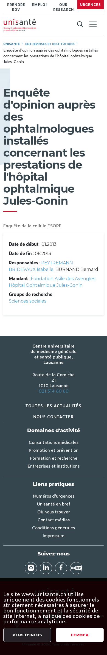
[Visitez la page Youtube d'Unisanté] (76, 568)
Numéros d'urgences (53, 495)
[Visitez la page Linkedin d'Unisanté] (46, 568)
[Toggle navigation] (93, 24)
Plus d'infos (27, 635)
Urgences (90, 4)
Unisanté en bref (53, 503)
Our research (63, 7)
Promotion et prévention (53, 450)
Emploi (39, 4)
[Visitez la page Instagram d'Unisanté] (31, 568)
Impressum (53, 535)
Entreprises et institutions (50, 43)
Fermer (80, 635)
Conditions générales (53, 527)
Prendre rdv (16, 7)
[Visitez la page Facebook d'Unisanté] (61, 568)
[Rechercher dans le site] (80, 24)
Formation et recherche (53, 457)
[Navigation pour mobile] (93, 24)
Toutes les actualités (53, 405)
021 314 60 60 (54, 390)
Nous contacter (53, 416)
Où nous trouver (53, 511)
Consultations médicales (53, 442)
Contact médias (54, 519)
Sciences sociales (27, 301)
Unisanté (11, 43)
